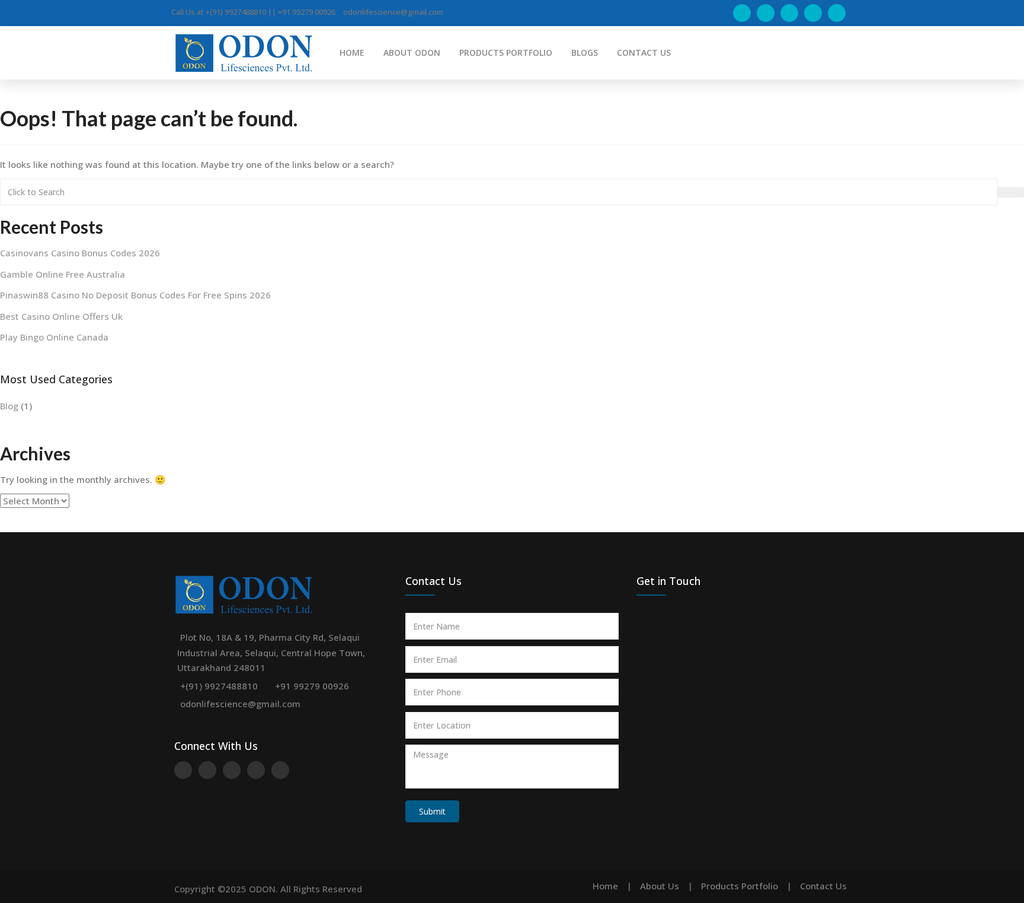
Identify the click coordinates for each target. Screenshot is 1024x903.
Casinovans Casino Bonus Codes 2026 (80, 253)
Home (605, 886)
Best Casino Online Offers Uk (61, 316)
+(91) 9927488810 (219, 686)
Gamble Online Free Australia (62, 274)
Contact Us (823, 886)
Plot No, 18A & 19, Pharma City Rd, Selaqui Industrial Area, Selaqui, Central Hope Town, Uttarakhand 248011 (271, 652)
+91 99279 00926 (312, 686)
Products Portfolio (739, 886)
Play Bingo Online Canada (54, 337)
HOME (352, 52)
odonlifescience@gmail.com (240, 704)
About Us (659, 886)
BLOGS (584, 52)
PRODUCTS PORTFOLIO (505, 52)
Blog (9, 406)
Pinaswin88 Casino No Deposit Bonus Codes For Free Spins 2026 (135, 295)
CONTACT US (644, 52)
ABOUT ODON (411, 52)
